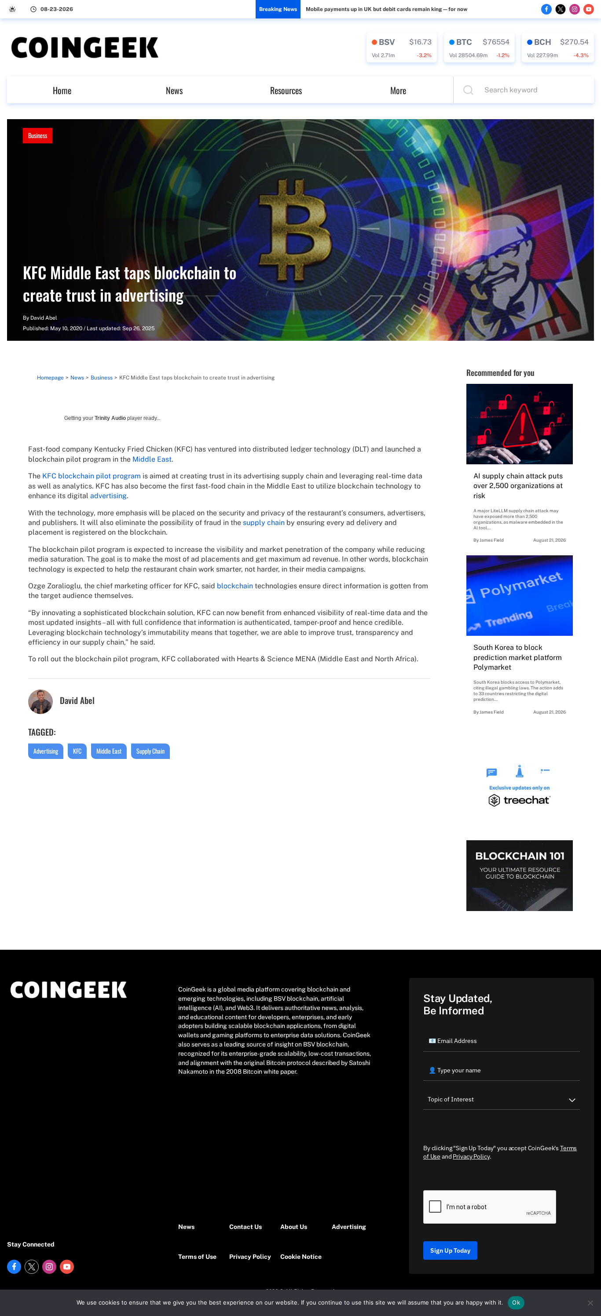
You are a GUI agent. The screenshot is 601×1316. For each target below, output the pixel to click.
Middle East (152, 459)
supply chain (264, 522)
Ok (516, 1302)
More (398, 90)
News (174, 90)
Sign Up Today (450, 1250)
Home (62, 90)
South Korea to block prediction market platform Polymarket (517, 657)
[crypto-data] (401, 47)
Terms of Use (197, 1256)
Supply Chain (150, 750)
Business (37, 135)
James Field (492, 540)
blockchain (235, 586)
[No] (590, 1302)
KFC (77, 750)
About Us (293, 1226)
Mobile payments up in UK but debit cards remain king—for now (386, 9)
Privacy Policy (250, 1256)
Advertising (45, 750)
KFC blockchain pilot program (91, 476)
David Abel (43, 318)
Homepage (50, 378)
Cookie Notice (301, 1256)
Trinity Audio (110, 418)
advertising (108, 496)
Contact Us (245, 1226)
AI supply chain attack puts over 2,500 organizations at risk (518, 486)
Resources (286, 90)
